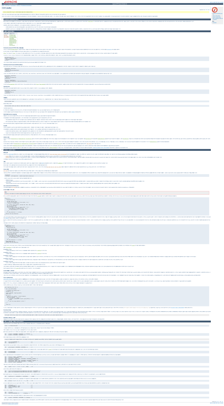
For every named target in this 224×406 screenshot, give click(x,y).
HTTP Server (7, 5)
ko (208, 9)
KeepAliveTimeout (13, 40)
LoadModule (60, 163)
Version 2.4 (18, 5)
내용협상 (73, 111)
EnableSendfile (12, 39)
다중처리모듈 (10, 154)
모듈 (211, 2)
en (204, 9)
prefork (7, 157)
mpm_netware (55, 154)
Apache (3, 5)
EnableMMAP (11, 38)
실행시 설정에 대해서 (216, 15)
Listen (133, 245)
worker (7, 156)
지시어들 (213, 2)
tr (210, 9)
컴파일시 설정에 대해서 (217, 17)
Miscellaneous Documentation (26, 5)
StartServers (12, 45)
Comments (214, 22)
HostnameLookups (12, 37)
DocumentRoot (12, 84)
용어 (219, 2)
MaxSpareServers (12, 41)
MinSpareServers (12, 42)
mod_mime (48, 166)
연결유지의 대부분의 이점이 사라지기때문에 (101, 147)
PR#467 (6, 218)
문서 (24, 159)
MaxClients (90, 21)
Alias (37, 84)
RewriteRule (42, 84)
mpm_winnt (64, 154)
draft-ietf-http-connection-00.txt (9, 279)
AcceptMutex (8, 247)
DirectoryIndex (12, 36)
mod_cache (6, 170)
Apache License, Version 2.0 (13, 403)
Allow (5, 53)
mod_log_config (58, 166)
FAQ (216, 2)
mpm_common (6, 36)
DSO (42, 163)
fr (206, 9)
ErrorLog (59, 143)
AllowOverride (12, 35)
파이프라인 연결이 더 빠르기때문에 (177, 307)
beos (51, 154)
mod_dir (5, 35)
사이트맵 (221, 2)
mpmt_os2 (60, 154)
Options (11, 44)
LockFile (39, 250)
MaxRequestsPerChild (17, 145)
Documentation (13, 5)
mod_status (6, 37)
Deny (14, 53)
